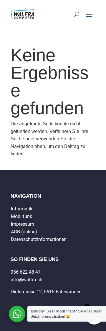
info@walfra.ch (26, 279)
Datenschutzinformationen (39, 239)
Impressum (22, 224)
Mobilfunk (21, 216)
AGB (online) (24, 231)
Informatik (21, 209)
